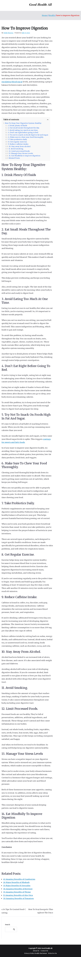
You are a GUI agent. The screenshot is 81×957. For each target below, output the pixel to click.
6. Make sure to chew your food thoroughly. (25, 137)
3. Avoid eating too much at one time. (23, 130)
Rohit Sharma (8, 33)
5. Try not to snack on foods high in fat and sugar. (28, 135)
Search (7, 924)
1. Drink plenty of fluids (17, 126)
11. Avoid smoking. (16, 149)
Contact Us (44, 951)
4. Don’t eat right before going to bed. (23, 132)
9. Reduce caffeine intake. (18, 144)
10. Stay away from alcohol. (20, 146)
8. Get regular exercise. (17, 142)
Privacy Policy (29, 953)
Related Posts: (14, 158)
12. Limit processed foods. (19, 151)
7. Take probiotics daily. (17, 139)
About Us (36, 951)
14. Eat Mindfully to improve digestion (24, 156)
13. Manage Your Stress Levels (21, 153)
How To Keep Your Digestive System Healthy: (23, 123)
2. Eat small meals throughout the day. (23, 128)
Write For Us (52, 953)
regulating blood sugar (12, 82)
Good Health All (40, 4)
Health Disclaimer (41, 953)
